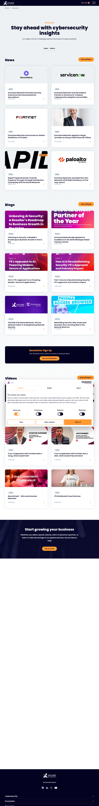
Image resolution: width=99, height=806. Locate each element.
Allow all (78, 422)
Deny (21, 422)
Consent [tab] (20, 388)
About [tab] (78, 388)
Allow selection (49, 422)
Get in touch (49, 549)
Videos (52, 48)
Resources (15, 8)
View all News (86, 59)
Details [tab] (49, 388)
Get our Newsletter (49, 358)
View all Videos (85, 378)
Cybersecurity (11, 796)
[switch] (38, 414)
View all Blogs (86, 204)
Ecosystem (10, 801)
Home (8, 8)
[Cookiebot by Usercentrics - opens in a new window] (83, 382)
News (46, 48)
